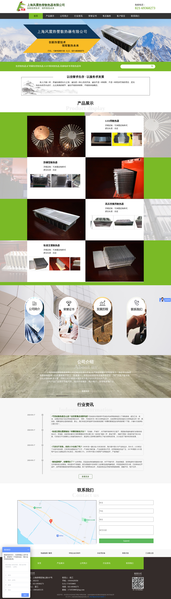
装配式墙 (125, 553)
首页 (36, 16)
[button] (84, 58)
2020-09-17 (31, 415)
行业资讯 (78, 16)
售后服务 (107, 16)
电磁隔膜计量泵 (46, 553)
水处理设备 (101, 553)
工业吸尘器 (149, 553)
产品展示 (50, 16)
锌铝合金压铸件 (74, 553)
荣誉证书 (92, 16)
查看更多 (85, 391)
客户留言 (121, 16)
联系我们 (135, 16)
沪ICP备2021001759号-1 (97, 597)
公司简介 (64, 16)
